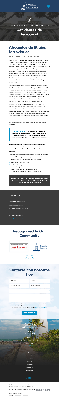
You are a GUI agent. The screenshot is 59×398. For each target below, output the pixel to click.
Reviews (29, 362)
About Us (29, 356)
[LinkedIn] (26, 378)
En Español (29, 370)
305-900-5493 (29, 333)
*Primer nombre (13, 280)
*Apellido (33, 280)
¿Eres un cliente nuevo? (15, 290)
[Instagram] (29, 378)
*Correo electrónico (35, 285)
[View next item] (32, 257)
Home (29, 353)
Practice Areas (29, 359)
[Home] (29, 6)
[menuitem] (29, 201)
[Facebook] (33, 378)
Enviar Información (29, 313)
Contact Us (29, 367)
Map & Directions (29, 345)
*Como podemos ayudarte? (16, 295)
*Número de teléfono (15, 285)
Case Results (29, 364)
